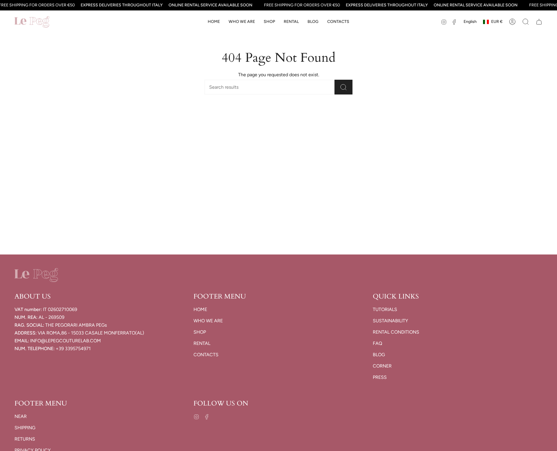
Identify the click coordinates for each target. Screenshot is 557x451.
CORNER (382, 366)
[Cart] (539, 22)
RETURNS (25, 439)
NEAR (21, 416)
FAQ (377, 343)
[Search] (343, 87)
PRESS (380, 377)
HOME (200, 309)
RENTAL (201, 343)
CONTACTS (205, 354)
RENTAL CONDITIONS (396, 332)
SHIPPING (25, 427)
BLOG (379, 354)
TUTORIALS (385, 309)
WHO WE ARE (208, 320)
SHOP (199, 332)
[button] (269, 22)
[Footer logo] (36, 275)
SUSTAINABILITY (390, 320)
